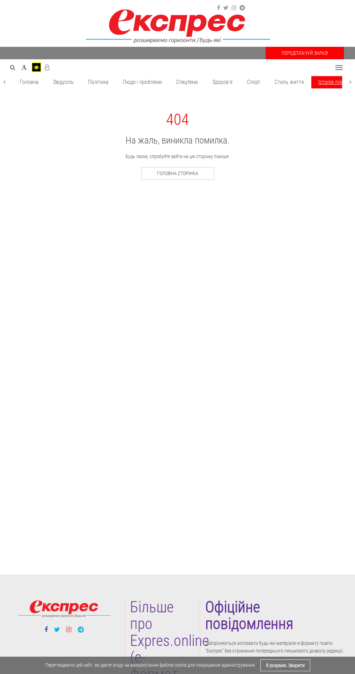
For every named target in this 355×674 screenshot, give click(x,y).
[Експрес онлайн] (177, 25)
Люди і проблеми (142, 82)
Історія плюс (332, 82)
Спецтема (187, 82)
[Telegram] (242, 7)
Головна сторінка (177, 173)
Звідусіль (63, 82)
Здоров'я (222, 82)
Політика (98, 82)
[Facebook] (218, 7)
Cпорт (253, 82)
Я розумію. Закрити (285, 665)
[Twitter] (225, 7)
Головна (29, 82)
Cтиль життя (289, 82)
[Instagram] (234, 7)
